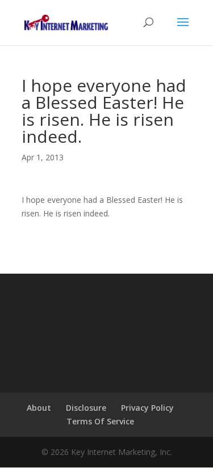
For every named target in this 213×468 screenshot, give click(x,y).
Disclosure (86, 407)
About (39, 407)
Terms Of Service (100, 421)
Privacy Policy (147, 407)
